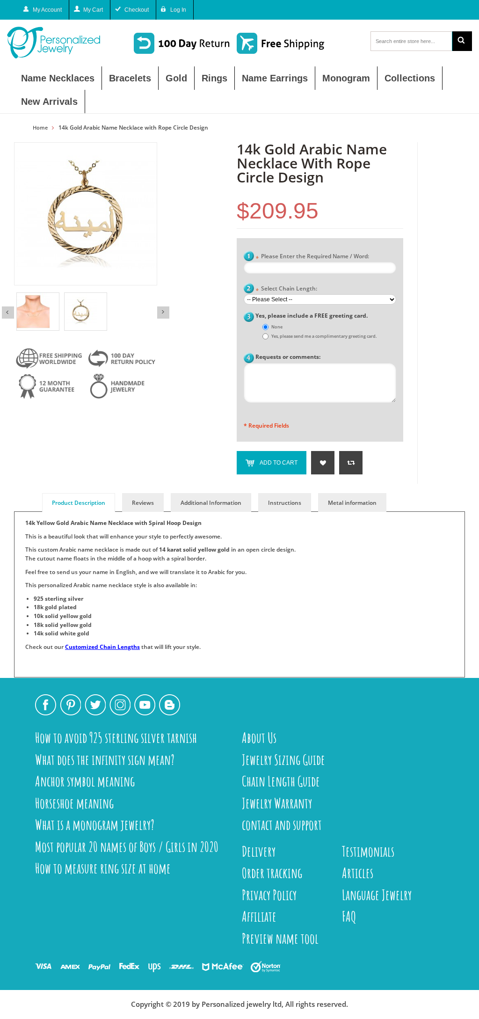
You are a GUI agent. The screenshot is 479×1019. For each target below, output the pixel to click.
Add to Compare (351, 462)
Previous (8, 312)
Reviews (143, 503)
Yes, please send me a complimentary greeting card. (324, 336)
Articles (357, 872)
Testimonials (368, 851)
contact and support (282, 824)
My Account (47, 10)
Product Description (78, 503)
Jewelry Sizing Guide (283, 759)
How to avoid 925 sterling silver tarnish (116, 737)
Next (163, 312)
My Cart (93, 10)
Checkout (136, 10)
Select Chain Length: (286, 289)
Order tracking (272, 872)
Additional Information (211, 503)
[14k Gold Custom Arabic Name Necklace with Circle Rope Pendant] (86, 311)
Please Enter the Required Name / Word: (312, 257)
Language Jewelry (377, 894)
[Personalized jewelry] (60, 42)
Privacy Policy (269, 894)
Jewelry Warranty (277, 803)
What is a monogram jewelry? (94, 824)
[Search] (462, 41)
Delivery (259, 851)
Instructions (284, 503)
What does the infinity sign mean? (104, 759)
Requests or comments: (287, 357)
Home (40, 127)
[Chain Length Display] (38, 311)
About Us (259, 737)
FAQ (349, 916)
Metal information (352, 503)
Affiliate (259, 916)
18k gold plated (55, 607)
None (277, 327)
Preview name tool (280, 938)
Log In (178, 10)
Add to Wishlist (322, 462)
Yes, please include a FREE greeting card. (311, 316)
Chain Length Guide (281, 781)
